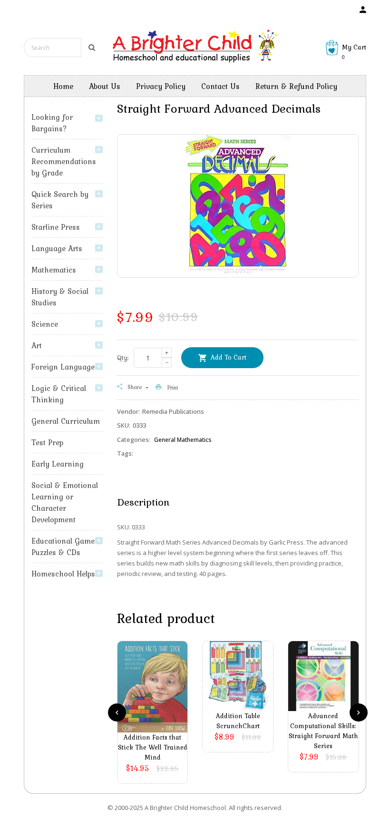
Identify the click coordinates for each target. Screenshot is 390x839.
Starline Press (55, 227)
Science (44, 324)
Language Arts (56, 248)
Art (36, 345)
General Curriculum (65, 421)
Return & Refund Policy (296, 86)
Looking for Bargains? (52, 122)
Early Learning (57, 463)
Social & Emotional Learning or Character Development (64, 502)
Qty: (123, 357)
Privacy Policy (160, 86)
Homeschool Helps (63, 573)
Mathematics (53, 269)
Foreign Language (63, 366)
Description (143, 501)
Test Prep (47, 442)
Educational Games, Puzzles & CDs (65, 546)
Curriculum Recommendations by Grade (63, 161)
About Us (104, 86)
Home (63, 86)
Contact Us (220, 86)
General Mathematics (183, 440)
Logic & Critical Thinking (58, 393)
